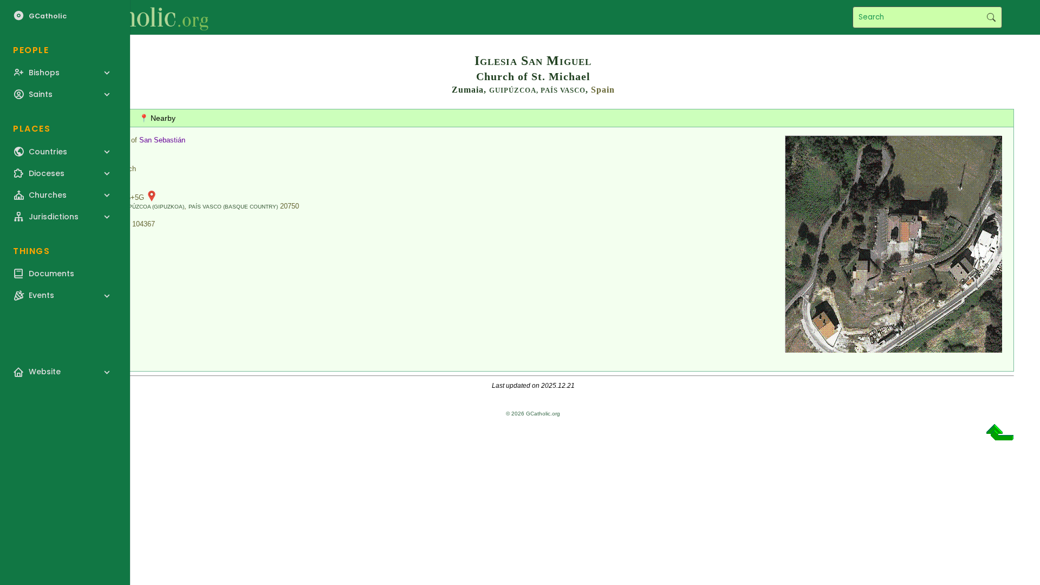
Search (990, 17)
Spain (603, 89)
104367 (143, 224)
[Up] (999, 436)
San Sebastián (162, 140)
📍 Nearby (157, 118)
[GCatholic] (133, 17)
